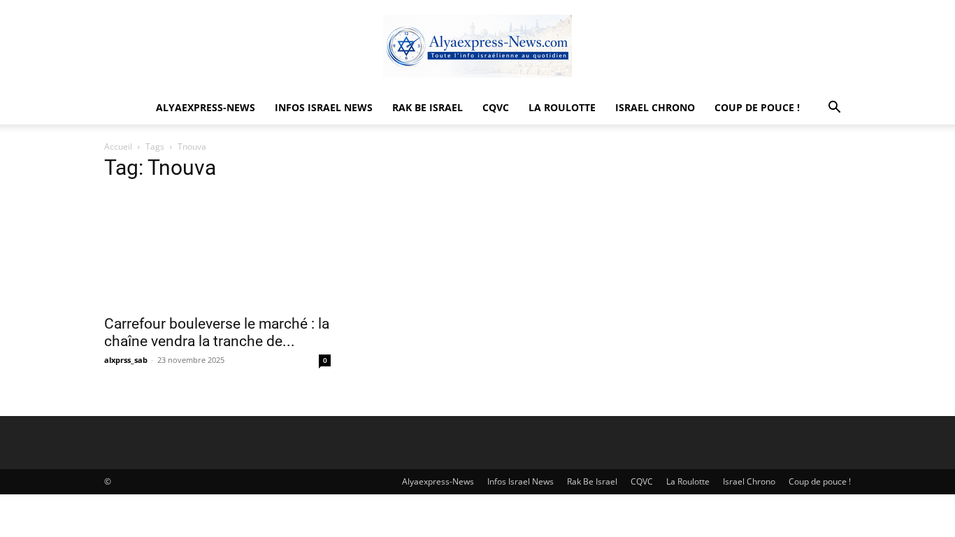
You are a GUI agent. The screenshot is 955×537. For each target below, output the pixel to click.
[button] (834, 108)
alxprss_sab (126, 360)
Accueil (118, 146)
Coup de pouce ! (757, 107)
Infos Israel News (324, 107)
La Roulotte (562, 107)
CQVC (495, 107)
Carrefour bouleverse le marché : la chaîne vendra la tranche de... (216, 332)
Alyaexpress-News (205, 107)
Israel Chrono (655, 107)
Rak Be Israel (427, 107)
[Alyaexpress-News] (477, 46)
